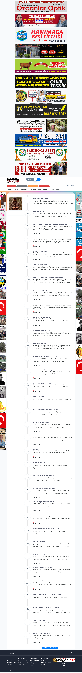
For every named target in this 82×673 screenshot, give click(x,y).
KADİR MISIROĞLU (38, 436)
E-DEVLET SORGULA (46, 662)
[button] (30, 179)
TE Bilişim (9, 670)
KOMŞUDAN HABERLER (36, 189)
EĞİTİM (32, 665)
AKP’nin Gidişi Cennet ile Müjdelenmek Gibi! (45, 409)
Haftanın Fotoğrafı (34, 660)
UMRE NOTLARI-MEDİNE (39, 554)
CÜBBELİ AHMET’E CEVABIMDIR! (41, 422)
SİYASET (43, 660)
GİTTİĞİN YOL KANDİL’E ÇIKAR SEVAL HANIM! (45, 356)
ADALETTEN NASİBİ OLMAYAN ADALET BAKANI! (46, 607)
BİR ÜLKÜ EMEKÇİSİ (38, 396)
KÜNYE (18, 652)
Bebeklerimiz (33, 658)
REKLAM (24, 652)
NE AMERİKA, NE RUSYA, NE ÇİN (41, 330)
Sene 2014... (36, 449)
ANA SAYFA (11, 186)
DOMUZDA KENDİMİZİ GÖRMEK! (42, 581)
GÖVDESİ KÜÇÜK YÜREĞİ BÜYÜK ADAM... (44, 502)
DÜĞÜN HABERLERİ (56, 189)
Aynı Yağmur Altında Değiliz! (41, 198)
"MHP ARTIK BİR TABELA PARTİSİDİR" (43, 238)
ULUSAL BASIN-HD (24, 189)
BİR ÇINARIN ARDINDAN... (40, 343)
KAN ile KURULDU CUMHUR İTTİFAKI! (43, 383)
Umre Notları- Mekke (39, 541)
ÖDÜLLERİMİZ (46, 189)
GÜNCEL (43, 664)
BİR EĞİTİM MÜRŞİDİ (38, 211)
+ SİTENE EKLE (39, 652)
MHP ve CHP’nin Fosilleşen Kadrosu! (43, 515)
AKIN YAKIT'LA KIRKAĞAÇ (33, 663)
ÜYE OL (67, 185)
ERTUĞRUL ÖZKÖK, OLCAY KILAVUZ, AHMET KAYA (46, 528)
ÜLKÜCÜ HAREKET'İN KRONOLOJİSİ (42, 568)
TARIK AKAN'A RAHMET (39, 620)
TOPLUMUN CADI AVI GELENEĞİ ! (42, 633)
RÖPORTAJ (15, 189)
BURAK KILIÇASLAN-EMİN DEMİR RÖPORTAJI (45, 488)
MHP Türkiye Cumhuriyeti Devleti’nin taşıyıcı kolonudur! (48, 277)
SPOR (9, 189)
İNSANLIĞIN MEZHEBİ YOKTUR (41, 462)
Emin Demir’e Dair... (38, 304)
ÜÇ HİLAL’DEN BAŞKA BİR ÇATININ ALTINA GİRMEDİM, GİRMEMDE (50, 224)
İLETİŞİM (31, 652)
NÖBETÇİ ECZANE (23, 662)
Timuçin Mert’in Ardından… (40, 264)
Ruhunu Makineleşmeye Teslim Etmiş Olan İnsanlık (47, 594)
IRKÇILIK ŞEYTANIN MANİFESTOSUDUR (43, 475)
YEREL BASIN (21, 664)
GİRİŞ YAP (72, 185)
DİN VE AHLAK (45, 658)
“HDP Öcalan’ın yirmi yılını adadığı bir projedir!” (46, 370)
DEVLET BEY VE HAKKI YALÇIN (41, 317)
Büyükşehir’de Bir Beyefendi (41, 290)
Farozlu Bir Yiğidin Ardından (41, 251)
